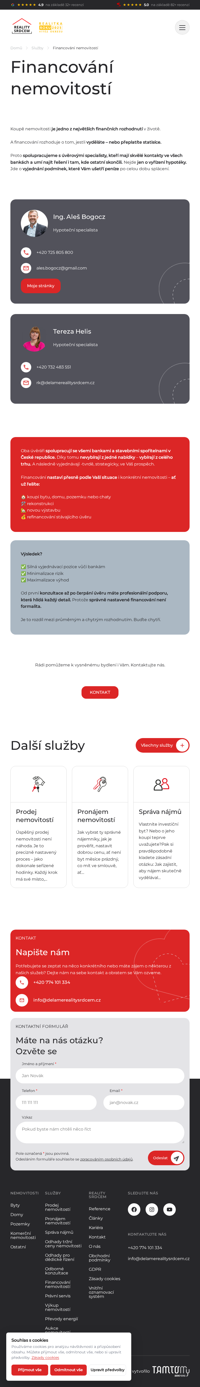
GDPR (95, 1269)
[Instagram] (152, 1209)
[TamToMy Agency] (171, 1371)
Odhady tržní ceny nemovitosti (63, 1243)
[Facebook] (134, 1209)
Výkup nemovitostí (57, 1307)
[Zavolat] (26, 252)
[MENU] (182, 27)
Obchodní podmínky (99, 1257)
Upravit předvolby (107, 1369)
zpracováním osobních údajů (106, 1159)
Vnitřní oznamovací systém (101, 1292)
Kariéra (96, 1227)
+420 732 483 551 (53, 367)
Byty (15, 1205)
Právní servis (58, 1295)
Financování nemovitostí (57, 1284)
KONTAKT (100, 692)
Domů (16, 48)
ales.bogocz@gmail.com (61, 268)
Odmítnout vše (68, 1369)
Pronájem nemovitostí (57, 1220)
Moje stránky (40, 285)
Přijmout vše (30, 1369)
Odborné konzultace (56, 1270)
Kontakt (97, 1237)
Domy (16, 1214)
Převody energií (61, 1318)
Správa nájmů (59, 1232)
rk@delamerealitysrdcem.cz (65, 382)
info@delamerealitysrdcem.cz (67, 1000)
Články (96, 1218)
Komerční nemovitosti (23, 1235)
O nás (95, 1246)
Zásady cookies (104, 1278)
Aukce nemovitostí (57, 1330)
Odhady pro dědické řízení (59, 1257)
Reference (99, 1208)
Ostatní (18, 1246)
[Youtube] (169, 1209)
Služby (37, 48)
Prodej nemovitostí (57, 1207)
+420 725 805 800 (54, 252)
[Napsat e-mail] (26, 268)
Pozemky (20, 1224)
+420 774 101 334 (51, 982)
